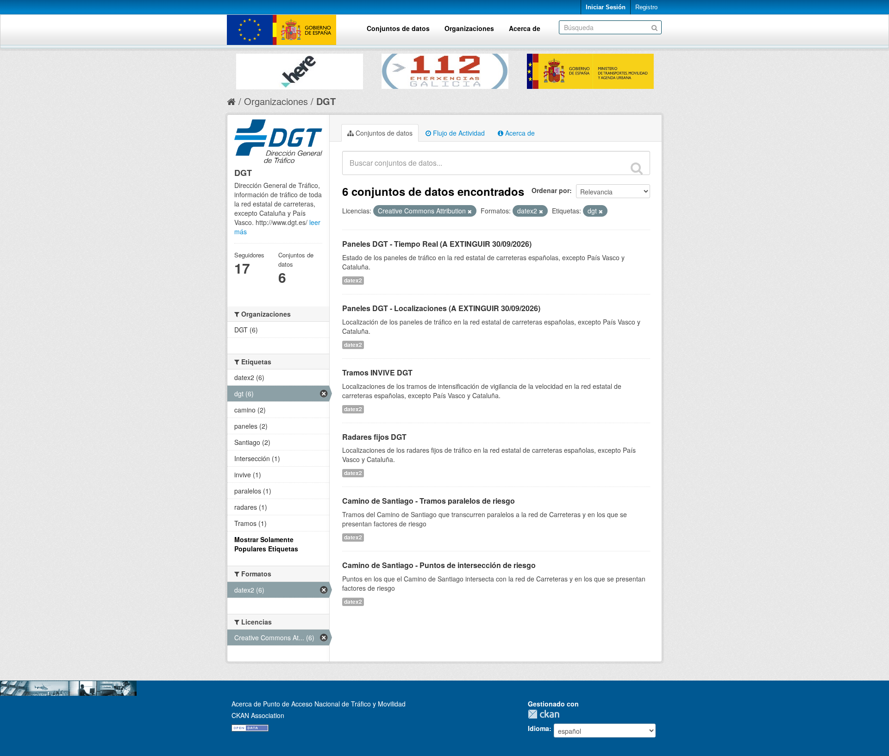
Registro (646, 7)
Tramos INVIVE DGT (377, 372)
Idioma (538, 728)
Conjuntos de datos (398, 28)
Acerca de (524, 28)
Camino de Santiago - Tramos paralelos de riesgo (428, 500)
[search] (636, 168)
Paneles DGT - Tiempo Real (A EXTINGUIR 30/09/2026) (437, 243)
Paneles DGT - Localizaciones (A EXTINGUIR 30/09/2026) (441, 308)
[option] (299, 69)
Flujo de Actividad (458, 132)
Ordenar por (551, 190)
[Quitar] (470, 211)
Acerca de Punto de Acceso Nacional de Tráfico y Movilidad (319, 703)
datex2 (353, 280)
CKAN (546, 714)
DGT (326, 101)
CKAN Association (258, 715)
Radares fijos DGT (374, 436)
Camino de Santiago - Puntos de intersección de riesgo (439, 565)
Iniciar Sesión (606, 7)
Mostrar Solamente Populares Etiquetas (266, 544)
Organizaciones (469, 28)
